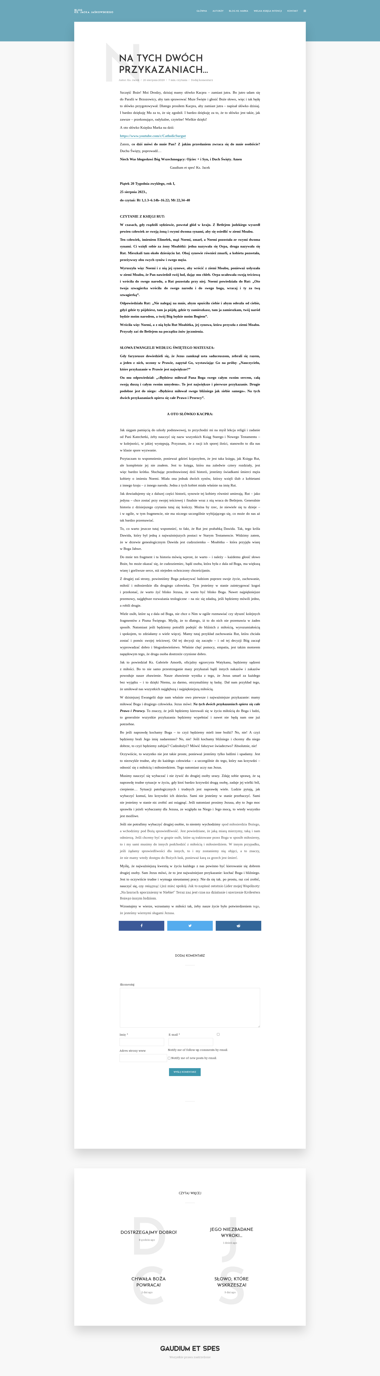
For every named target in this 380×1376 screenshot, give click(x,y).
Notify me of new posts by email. (194, 1058)
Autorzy (218, 11)
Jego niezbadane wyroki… (231, 1233)
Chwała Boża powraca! (148, 1282)
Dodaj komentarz (202, 80)
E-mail (174, 1034)
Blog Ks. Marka (238, 11)
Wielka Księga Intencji (268, 11)
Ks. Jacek (133, 80)
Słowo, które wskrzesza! (231, 1282)
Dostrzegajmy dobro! (149, 1232)
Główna (202, 11)
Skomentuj (127, 984)
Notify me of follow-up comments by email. (198, 1050)
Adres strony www (133, 1050)
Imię (124, 1034)
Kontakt (292, 11)
